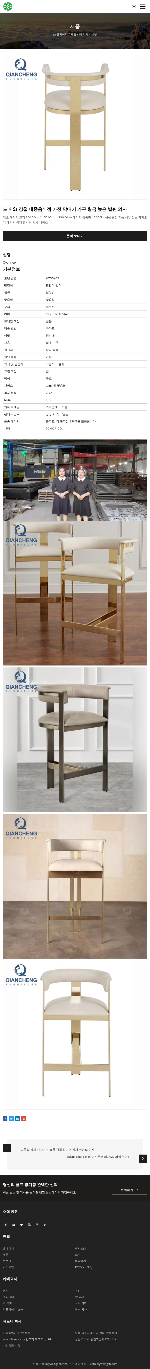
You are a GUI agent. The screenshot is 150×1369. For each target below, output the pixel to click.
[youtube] (29, 1225)
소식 (77, 1254)
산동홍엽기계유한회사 (16, 1333)
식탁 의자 (81, 1303)
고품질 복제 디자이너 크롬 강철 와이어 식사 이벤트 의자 (57, 1149)
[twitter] (21, 1225)
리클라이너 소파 (13, 1309)
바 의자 (83, 34)
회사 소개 (81, 1248)
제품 (73, 34)
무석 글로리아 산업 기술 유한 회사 (96, 1333)
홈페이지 (62, 34)
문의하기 (127, 1190)
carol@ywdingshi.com (104, 1364)
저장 (77, 1290)
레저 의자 (81, 1309)
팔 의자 (79, 1297)
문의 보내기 (75, 235)
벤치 (5, 1290)
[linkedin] (14, 1225)
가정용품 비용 (11, 1345)
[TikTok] (45, 1225)
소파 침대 (9, 1297)
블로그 (7, 1261)
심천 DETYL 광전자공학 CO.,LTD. (95, 1339)
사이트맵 (8, 1267)
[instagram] (37, 1225)
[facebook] (6, 1225)
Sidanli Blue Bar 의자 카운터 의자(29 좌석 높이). (98, 1156)
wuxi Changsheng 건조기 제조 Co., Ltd (27, 1339)
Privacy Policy (83, 1267)
